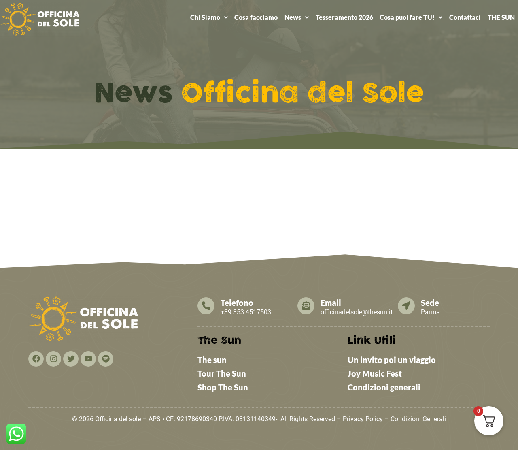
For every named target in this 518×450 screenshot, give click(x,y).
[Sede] (406, 305)
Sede (430, 302)
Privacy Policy (363, 419)
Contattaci (465, 17)
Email (331, 302)
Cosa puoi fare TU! (407, 17)
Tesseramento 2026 (344, 17)
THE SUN (501, 17)
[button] (209, 17)
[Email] (305, 305)
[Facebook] (36, 359)
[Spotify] (105, 359)
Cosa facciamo (256, 17)
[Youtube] (88, 359)
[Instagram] (53, 359)
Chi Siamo (205, 17)
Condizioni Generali (418, 419)
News (292, 17)
